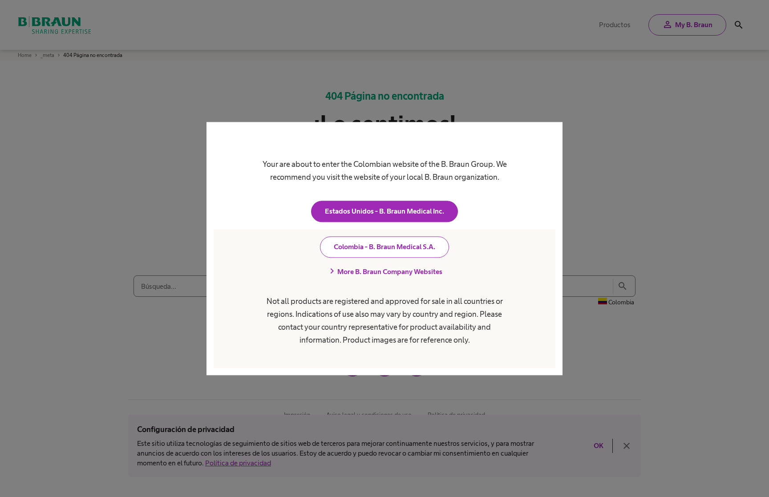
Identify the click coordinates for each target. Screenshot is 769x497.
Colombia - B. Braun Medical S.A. (384, 247)
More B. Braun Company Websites (384, 271)
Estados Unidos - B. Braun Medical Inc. (384, 211)
